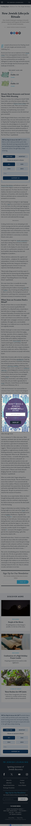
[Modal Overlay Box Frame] (15, 413)
